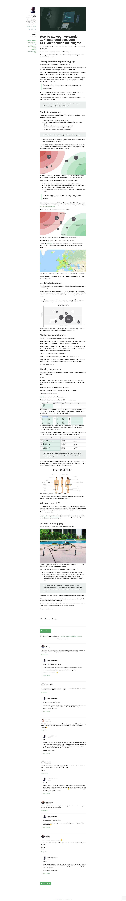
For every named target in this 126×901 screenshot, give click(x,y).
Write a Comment (46, 630)
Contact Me (33, 49)
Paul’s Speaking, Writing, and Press (32, 44)
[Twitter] (29, 29)
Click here (42, 397)
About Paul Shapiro (32, 42)
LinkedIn (28, 26)
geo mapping (49, 243)
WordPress (70, 898)
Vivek (47, 646)
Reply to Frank (44, 773)
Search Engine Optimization (47, 33)
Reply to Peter (44, 692)
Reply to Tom (44, 730)
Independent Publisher (58, 898)
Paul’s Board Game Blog (32, 52)
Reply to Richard (44, 810)
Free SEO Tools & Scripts (32, 47)
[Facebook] (32, 29)
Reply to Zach (44, 851)
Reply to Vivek (44, 654)
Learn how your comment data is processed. (71, 636)
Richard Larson (49, 802)
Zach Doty (48, 836)
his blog (34, 26)
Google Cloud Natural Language (50, 517)
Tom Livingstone (49, 720)
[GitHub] (35, 29)
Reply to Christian (46, 675)
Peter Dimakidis (49, 684)
